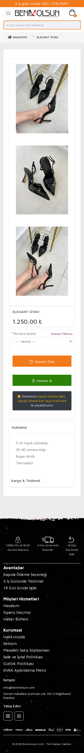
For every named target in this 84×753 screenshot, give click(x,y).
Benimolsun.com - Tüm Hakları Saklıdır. (47, 744)
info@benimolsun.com (19, 687)
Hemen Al (44, 381)
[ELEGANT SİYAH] (42, 98)
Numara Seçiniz (25, 334)
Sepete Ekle (44, 362)
